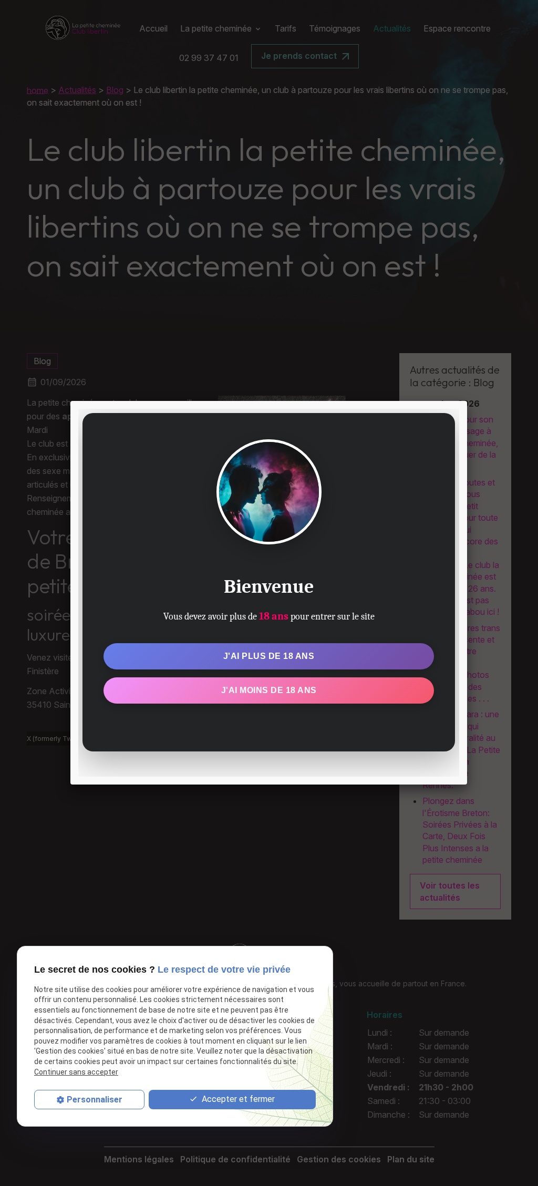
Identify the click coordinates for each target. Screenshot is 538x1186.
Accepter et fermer (237, 1099)
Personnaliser (94, 1100)
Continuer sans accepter (76, 1072)
